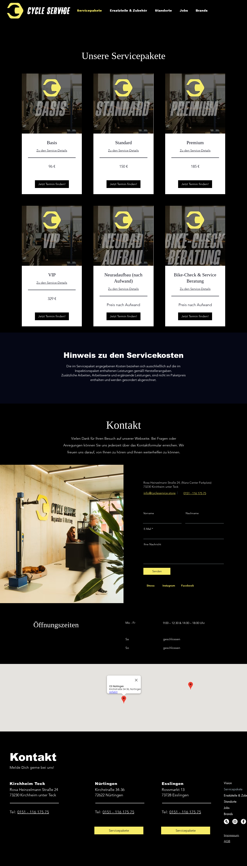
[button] (52, 184)
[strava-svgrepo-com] (226, 821)
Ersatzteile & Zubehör (232, 795)
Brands (228, 814)
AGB (227, 841)
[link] (52, 143)
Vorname (148, 513)
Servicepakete (232, 789)
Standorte (230, 802)
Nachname (192, 513)
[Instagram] (235, 821)
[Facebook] (243, 821)
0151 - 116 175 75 (33, 812)
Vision (228, 783)
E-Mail (147, 528)
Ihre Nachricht (152, 544)
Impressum (231, 835)
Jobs (226, 808)
